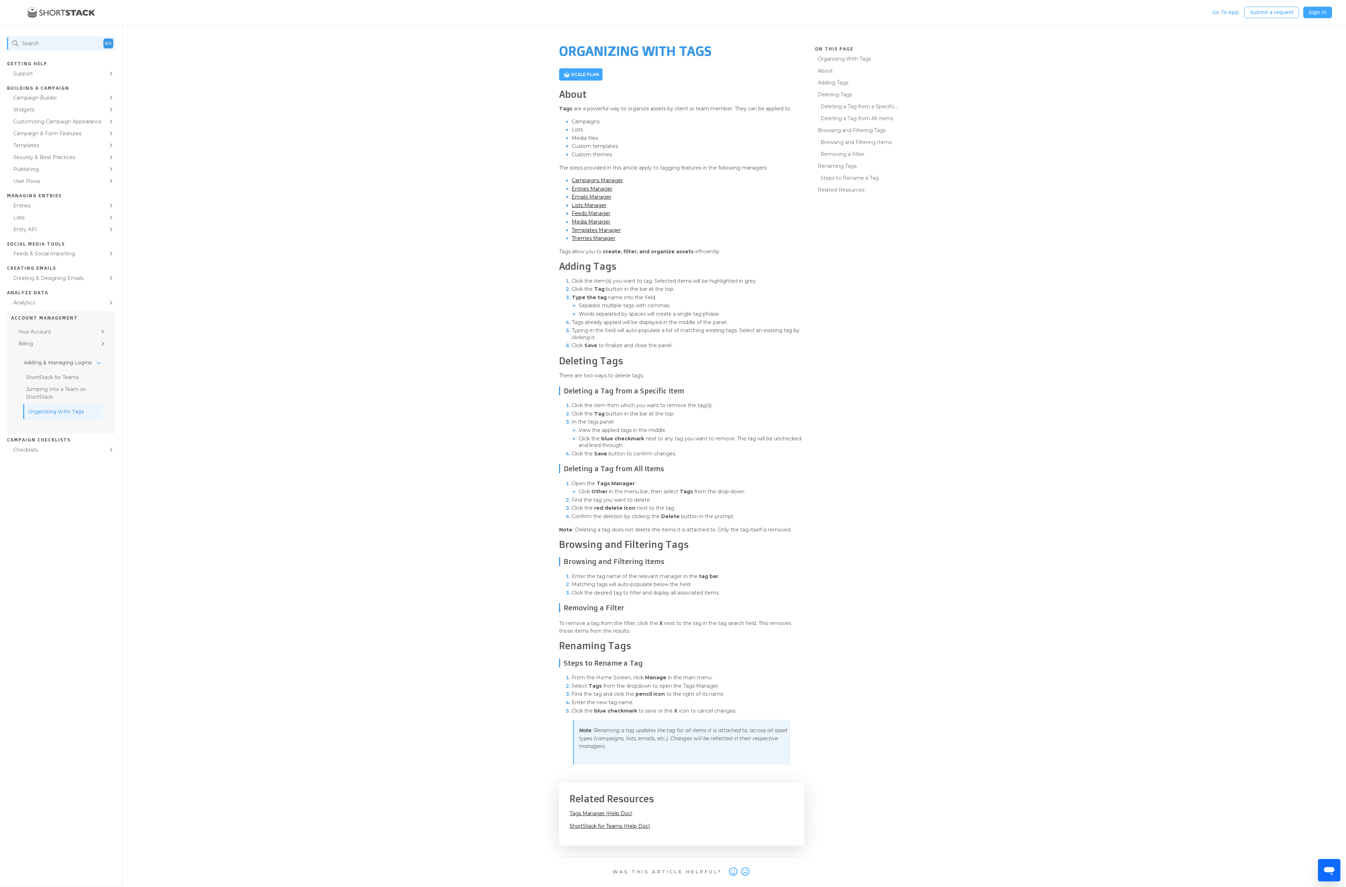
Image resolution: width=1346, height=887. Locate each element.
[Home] (61, 12)
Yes (733, 872)
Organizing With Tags (56, 411)
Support (23, 73)
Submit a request (1271, 12)
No (745, 872)
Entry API (25, 229)
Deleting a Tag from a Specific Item (856, 107)
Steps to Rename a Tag (850, 178)
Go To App (1225, 12)
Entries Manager (592, 189)
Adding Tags (833, 83)
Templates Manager (596, 230)
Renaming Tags (837, 166)
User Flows (26, 181)
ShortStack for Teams (52, 377)
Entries (21, 205)
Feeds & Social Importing (44, 253)
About (825, 71)
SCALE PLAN (585, 74)
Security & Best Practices (44, 157)
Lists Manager (589, 205)
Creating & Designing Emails (48, 278)
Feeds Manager (591, 213)
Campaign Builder (35, 98)
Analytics (24, 303)
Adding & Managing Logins (58, 362)
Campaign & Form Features (47, 133)
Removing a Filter (842, 154)
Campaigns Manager (597, 180)
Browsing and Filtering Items (856, 142)
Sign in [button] (1317, 12)
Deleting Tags (835, 94)
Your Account (34, 332)
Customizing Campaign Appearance (57, 121)
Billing (25, 344)
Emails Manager (591, 197)
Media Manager (591, 222)
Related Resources (841, 190)
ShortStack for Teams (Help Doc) (610, 826)
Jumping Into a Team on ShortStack (56, 393)
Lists (19, 217)
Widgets (23, 109)
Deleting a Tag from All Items (857, 118)
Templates (26, 145)
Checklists (25, 450)
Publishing (26, 169)
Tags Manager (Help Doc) (601, 813)
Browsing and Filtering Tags (852, 130)
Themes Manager (593, 238)
